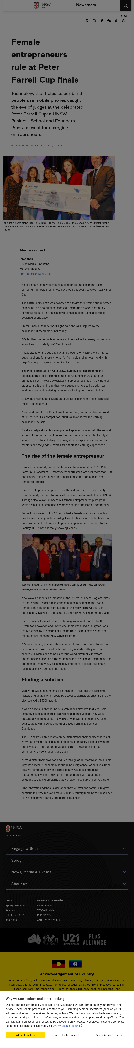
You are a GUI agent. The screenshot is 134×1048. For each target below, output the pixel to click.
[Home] (42, 5)
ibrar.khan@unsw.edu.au (35, 274)
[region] (67, 1019)
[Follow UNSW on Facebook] (102, 20)
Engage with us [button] (25, 848)
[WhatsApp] (124, 20)
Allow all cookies (25, 1035)
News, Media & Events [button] (31, 872)
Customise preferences (108, 1035)
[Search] (125, 5)
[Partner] (84, 6)
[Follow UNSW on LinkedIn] (87, 20)
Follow (123, 15)
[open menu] (8, 5)
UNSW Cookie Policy (68, 1026)
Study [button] (16, 860)
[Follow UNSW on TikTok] (116, 20)
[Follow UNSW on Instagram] (94, 20)
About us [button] (19, 884)
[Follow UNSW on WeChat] (109, 20)
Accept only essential (67, 1035)
